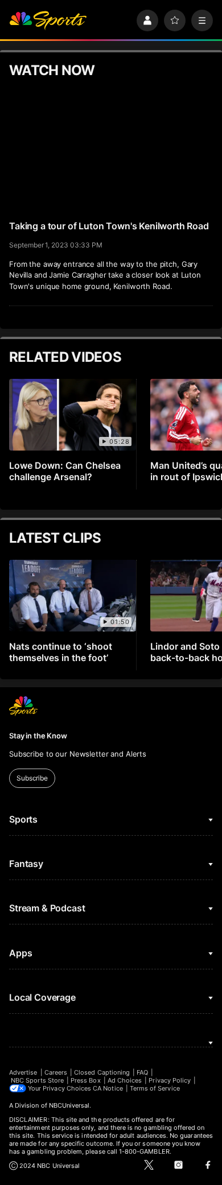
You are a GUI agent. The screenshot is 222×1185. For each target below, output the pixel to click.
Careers (55, 1072)
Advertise (23, 1072)
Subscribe (32, 778)
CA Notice (108, 1088)
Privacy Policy (170, 1080)
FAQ (142, 1072)
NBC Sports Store (37, 1080)
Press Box (86, 1080)
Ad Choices (125, 1080)
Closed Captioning (102, 1072)
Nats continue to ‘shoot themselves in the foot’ (60, 652)
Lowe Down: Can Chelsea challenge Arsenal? (65, 471)
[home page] (48, 20)
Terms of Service (155, 1088)
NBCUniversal (69, 1105)
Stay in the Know (38, 735)
